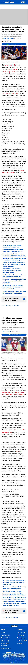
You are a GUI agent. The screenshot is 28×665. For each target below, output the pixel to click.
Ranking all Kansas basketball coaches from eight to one (12, 246)
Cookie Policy (5, 640)
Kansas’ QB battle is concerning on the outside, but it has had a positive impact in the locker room (14, 603)
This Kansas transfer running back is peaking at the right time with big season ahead (14, 582)
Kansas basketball (9, 65)
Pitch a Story (20, 635)
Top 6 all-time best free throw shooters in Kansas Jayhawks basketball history (12, 270)
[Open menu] (2, 2)
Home (2, 305)
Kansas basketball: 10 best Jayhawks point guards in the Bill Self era (14, 292)
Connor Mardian (7, 332)
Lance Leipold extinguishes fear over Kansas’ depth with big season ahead (14, 598)
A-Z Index (20, 643)
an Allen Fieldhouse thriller (10, 93)
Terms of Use (21, 638)
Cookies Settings (6, 648)
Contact (3, 632)
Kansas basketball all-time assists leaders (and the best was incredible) (14, 254)
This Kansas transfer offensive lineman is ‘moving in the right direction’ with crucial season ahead (14, 592)
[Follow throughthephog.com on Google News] (24, 299)
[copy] (11, 41)
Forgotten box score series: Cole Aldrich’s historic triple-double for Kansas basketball (13, 287)
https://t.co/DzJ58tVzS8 (17, 142)
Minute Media (8, 652)
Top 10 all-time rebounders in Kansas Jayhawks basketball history (14, 275)
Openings (20, 629)
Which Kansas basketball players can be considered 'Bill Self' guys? (14, 259)
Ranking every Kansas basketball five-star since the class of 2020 (13, 250)
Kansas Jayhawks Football (12, 617)
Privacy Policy (5, 638)
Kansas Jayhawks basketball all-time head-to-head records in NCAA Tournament (14, 280)
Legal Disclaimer (22, 640)
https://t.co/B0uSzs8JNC (8, 492)
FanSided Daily (5, 635)
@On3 (23, 485)
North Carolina (9, 172)
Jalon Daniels (18, 451)
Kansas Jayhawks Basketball (12, 305)
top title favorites (13, 69)
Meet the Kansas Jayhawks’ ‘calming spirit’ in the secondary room (14, 587)
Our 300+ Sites (21, 632)
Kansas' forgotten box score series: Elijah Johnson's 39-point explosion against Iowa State (14, 264)
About (3, 629)
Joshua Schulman (8, 38)
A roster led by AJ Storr (8, 72)
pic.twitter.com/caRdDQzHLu (10, 494)
